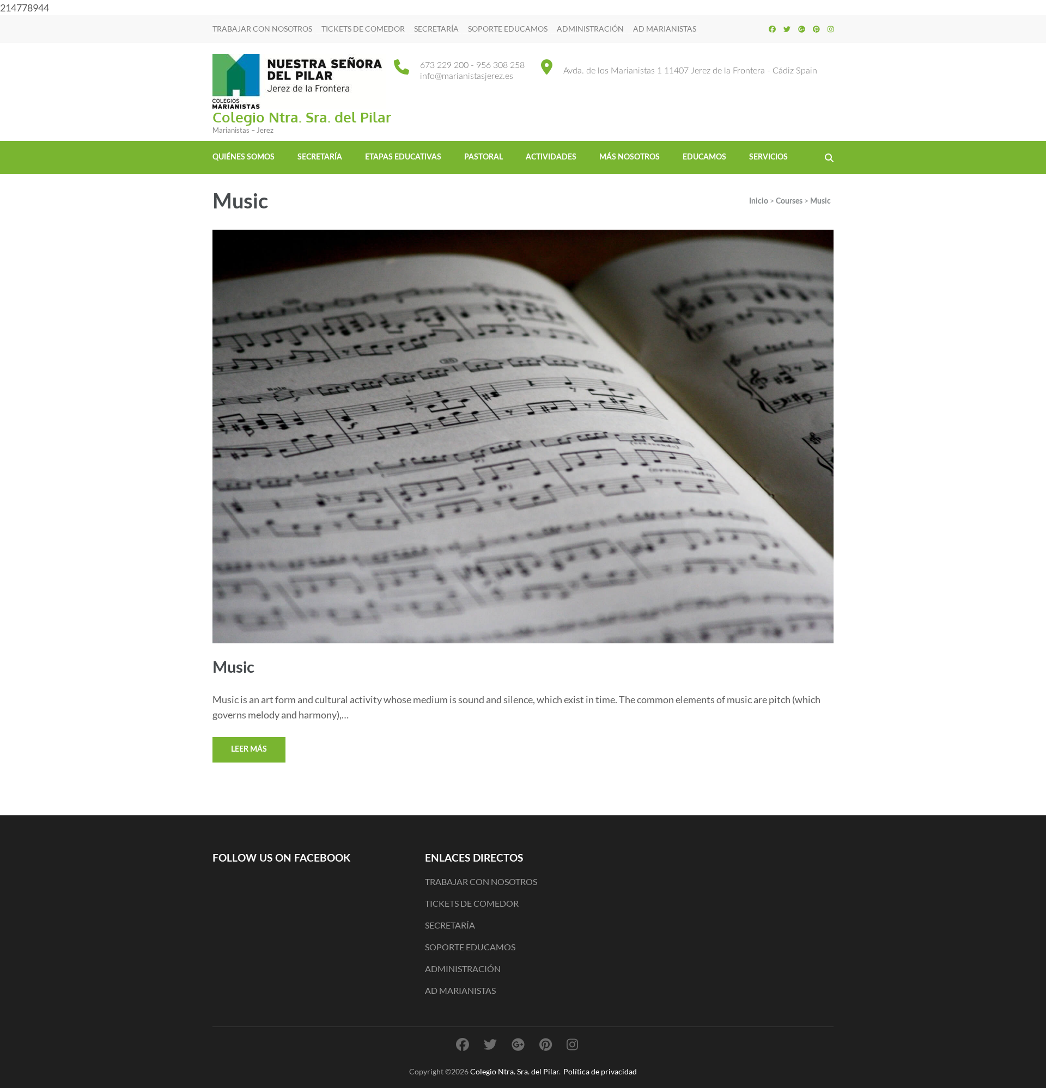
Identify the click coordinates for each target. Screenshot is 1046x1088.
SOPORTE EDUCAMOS (508, 28)
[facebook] (772, 28)
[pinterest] (816, 28)
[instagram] (831, 28)
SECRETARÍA (436, 28)
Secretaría (319, 157)
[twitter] (786, 28)
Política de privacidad (600, 1071)
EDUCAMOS (704, 157)
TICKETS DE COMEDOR (363, 28)
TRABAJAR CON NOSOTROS (262, 28)
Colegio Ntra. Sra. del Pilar (301, 117)
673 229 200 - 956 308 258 (472, 65)
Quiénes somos (243, 157)
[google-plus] (801, 28)
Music (233, 668)
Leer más (249, 749)
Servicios (768, 157)
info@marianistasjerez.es (466, 76)
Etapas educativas (403, 157)
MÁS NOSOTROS (629, 157)
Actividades (551, 157)
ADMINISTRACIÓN (590, 28)
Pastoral (483, 157)
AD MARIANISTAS (664, 28)
